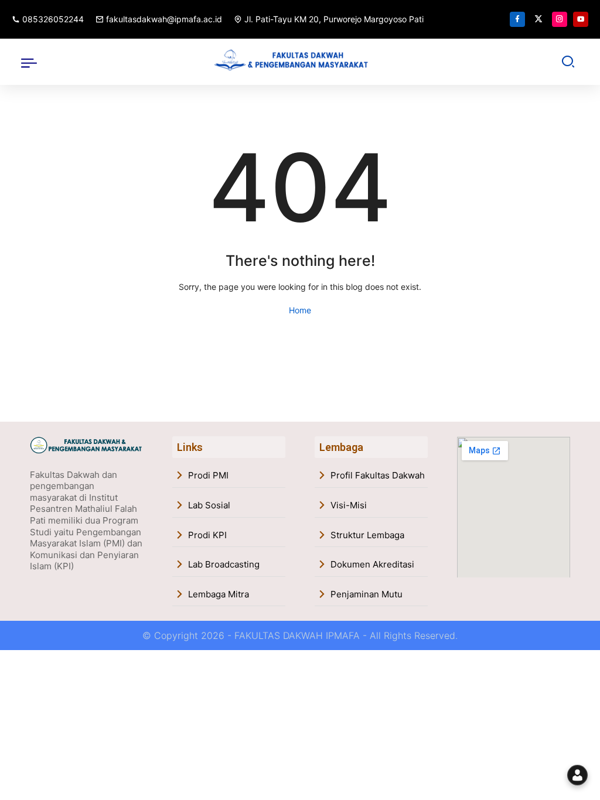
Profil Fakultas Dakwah (377, 475)
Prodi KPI (207, 535)
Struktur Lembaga (367, 535)
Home (300, 310)
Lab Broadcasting (224, 564)
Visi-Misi (348, 505)
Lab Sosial (209, 505)
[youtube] (580, 19)
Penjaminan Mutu (366, 594)
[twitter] (538, 19)
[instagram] (559, 19)
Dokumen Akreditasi (372, 564)
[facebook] (517, 19)
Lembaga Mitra (218, 594)
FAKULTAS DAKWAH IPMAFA (297, 635)
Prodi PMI (208, 475)
